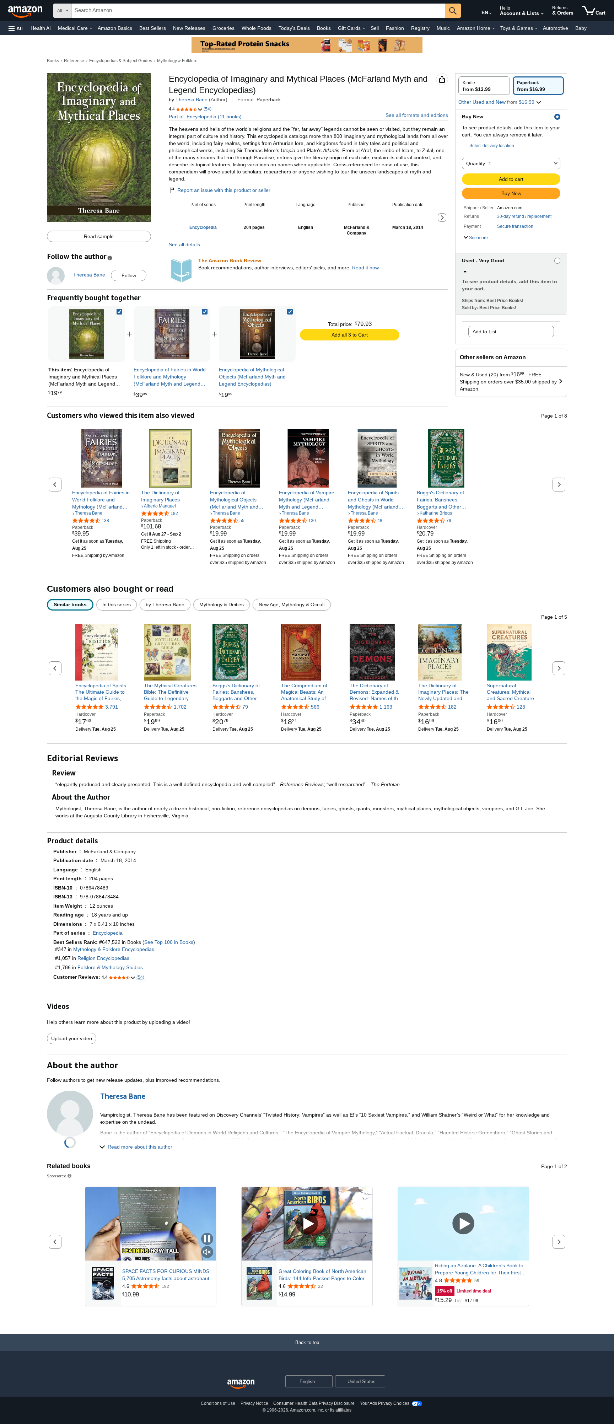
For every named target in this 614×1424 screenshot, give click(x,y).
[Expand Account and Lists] (542, 14)
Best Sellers (152, 28)
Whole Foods (256, 28)
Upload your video (71, 1038)
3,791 (111, 707)
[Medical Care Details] (91, 28)
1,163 (385, 707)
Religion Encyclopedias (103, 958)
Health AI (41, 28)
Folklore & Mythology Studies (110, 967)
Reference (74, 60)
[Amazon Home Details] (493, 28)
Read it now (365, 267)
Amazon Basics (115, 28)
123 (521, 707)
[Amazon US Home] (240, 1384)
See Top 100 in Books (168, 942)
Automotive (555, 28)
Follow (129, 275)
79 (245, 707)
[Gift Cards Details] (363, 28)
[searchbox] (258, 10)
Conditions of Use (218, 1403)
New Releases (189, 28)
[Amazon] (26, 11)
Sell (375, 28)
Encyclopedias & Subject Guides (120, 60)
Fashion (395, 28)
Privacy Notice (254, 1403)
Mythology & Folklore (177, 60)
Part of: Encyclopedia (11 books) (205, 116)
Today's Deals (294, 28)
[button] (15, 28)
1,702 (180, 707)
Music (443, 28)
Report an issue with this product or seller (223, 190)
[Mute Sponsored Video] (207, 1252)
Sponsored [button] (56, 1175)
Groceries (223, 28)
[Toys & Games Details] (536, 28)
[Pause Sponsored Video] (207, 1239)
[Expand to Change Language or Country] (490, 13)
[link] (172, 334)
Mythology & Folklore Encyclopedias (113, 949)
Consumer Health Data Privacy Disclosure (314, 1403)
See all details (184, 244)
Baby (581, 28)
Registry (420, 28)
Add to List (484, 331)
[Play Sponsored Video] (307, 1224)
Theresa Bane (192, 99)
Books (324, 28)
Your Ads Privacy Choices (384, 1403)
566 (315, 707)
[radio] (484, 86)
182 (452, 707)
